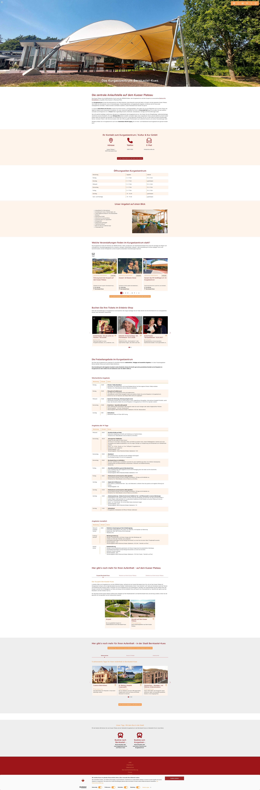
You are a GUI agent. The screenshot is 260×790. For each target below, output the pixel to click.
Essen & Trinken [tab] (130, 655)
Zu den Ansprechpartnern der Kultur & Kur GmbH (130, 158)
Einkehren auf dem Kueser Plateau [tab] (155, 575)
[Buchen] (247, 3)
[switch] (113, 787)
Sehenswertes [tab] (104, 655)
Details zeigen (146, 787)
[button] (2, 2)
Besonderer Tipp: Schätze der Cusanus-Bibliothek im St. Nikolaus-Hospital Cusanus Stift (130, 648)
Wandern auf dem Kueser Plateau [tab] (127, 575)
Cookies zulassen (174, 778)
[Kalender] (243, 3)
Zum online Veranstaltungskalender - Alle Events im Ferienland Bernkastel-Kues (130, 296)
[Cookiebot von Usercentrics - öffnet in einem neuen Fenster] (83, 787)
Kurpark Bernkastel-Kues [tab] (103, 575)
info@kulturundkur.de (149, 149)
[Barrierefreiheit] (234, 3)
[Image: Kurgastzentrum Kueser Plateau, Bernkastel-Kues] (150, 221)
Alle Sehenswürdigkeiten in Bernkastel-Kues (130, 704)
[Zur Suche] (251, 3)
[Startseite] (238, 3)
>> (138, 293)
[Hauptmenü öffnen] (256, 3)
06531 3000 (130, 149)
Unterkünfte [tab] (156, 655)
